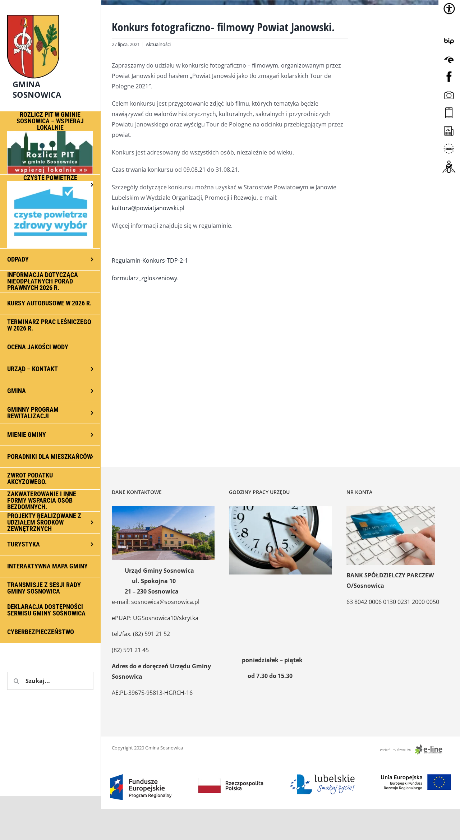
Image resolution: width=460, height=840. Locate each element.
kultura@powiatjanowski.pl (148, 208)
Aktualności (158, 44)
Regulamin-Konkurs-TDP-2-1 (150, 260)
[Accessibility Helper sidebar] (449, 8)
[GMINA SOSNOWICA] (50, 13)
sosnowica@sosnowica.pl (165, 602)
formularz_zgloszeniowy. (145, 278)
